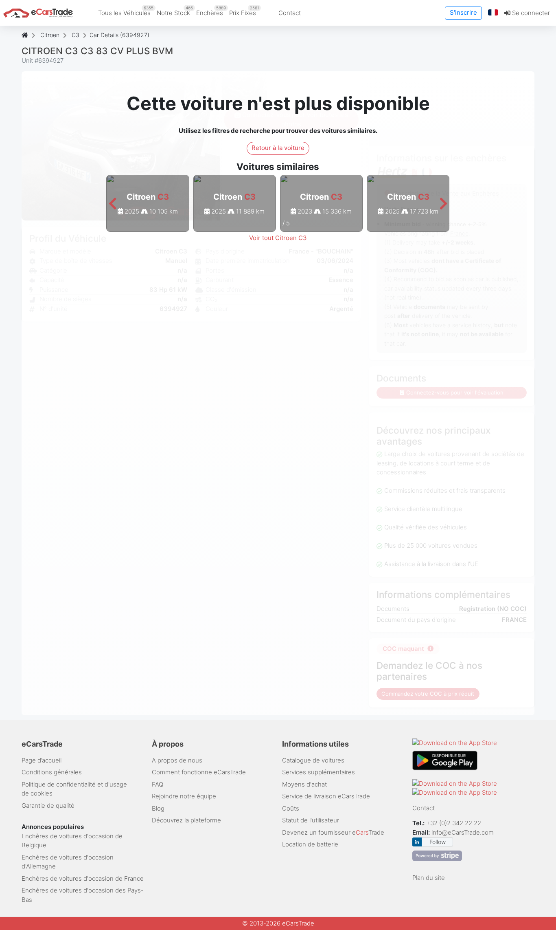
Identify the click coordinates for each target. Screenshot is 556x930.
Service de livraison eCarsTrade (326, 796)
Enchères (211, 11)
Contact (289, 13)
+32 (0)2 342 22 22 (454, 823)
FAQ (157, 784)
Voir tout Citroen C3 (278, 238)
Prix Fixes (244, 11)
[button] (493, 12)
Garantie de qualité (48, 805)
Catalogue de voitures (313, 760)
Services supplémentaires (318, 772)
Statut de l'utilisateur (310, 820)
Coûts (290, 808)
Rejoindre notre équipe (184, 796)
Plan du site (428, 878)
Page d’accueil (41, 760)
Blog (158, 808)
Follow (437, 841)
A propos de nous (177, 760)
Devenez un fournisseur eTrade (333, 832)
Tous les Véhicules (125, 11)
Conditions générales (52, 772)
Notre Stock (175, 11)
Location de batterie (310, 844)
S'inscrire (463, 12)
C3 (75, 34)
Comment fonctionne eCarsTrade (199, 772)
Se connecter (530, 13)
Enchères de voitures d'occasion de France (83, 878)
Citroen (49, 34)
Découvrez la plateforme (186, 820)
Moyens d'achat (304, 784)
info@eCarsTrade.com (462, 832)
